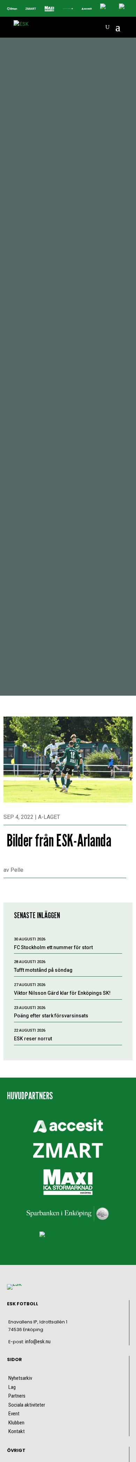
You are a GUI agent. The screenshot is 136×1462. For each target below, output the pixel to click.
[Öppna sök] (107, 27)
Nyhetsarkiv (20, 1378)
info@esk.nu (38, 1341)
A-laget (49, 817)
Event (14, 1413)
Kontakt (16, 1431)
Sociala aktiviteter (26, 1405)
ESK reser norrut (33, 1038)
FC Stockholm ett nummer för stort (53, 947)
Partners (16, 1396)
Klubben (16, 1423)
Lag (12, 1387)
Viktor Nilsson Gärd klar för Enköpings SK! (62, 993)
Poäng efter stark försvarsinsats (51, 1015)
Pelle (16, 870)
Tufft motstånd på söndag (43, 970)
